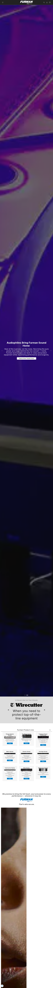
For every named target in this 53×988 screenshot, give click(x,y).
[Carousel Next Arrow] (51, 351)
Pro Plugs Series (26, 734)
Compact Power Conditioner (43, 734)
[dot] (24, 695)
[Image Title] (10, 737)
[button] (2, 2)
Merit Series (9, 751)
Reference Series (43, 768)
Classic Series (26, 751)
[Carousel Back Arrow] (2, 351)
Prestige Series (43, 751)
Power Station (10, 734)
